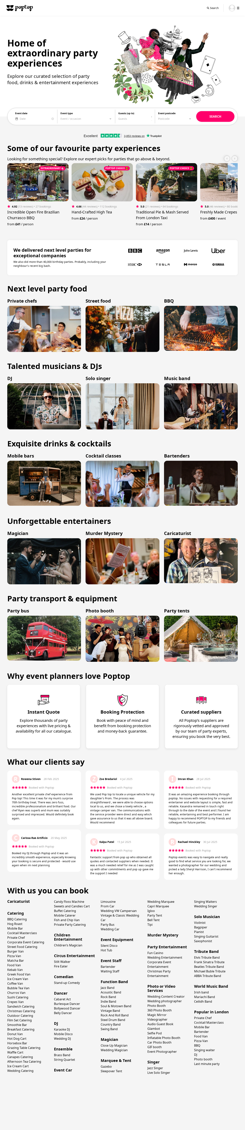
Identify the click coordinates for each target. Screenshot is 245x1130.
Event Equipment (117, 939)
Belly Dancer (63, 1013)
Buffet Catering (65, 911)
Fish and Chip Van (67, 920)
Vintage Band (110, 1011)
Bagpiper (200, 927)
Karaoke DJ (62, 1029)
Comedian (63, 976)
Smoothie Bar (17, 1025)
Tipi (150, 924)
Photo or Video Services (161, 988)
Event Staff (111, 960)
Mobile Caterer (65, 915)
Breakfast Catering (20, 1029)
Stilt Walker (62, 962)
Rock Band (108, 997)
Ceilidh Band (203, 1001)
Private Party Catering (70, 924)
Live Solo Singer (158, 1073)
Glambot (153, 1029)
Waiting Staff (110, 971)
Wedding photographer (164, 1001)
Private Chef (16, 937)
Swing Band (109, 1029)
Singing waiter (204, 1050)
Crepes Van (15, 1002)
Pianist (199, 932)
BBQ (197, 1045)
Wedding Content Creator (166, 996)
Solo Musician (207, 916)
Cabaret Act (62, 999)
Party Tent (154, 915)
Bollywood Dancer (67, 1008)
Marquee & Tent (116, 1060)
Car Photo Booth (159, 1042)
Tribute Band (206, 951)
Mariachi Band (204, 997)
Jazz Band (107, 988)
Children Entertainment (68, 937)
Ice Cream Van (17, 979)
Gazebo (106, 1066)
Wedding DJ (62, 1038)
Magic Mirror (157, 1015)
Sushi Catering (17, 997)
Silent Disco (109, 946)
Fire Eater (61, 966)
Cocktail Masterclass (22, 933)
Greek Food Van (18, 974)
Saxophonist (203, 941)
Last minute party (207, 1064)
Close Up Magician (114, 1045)
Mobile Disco (63, 1034)
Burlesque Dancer (67, 1004)
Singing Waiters (205, 902)
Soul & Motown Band (116, 1006)
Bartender (108, 967)
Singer (153, 1062)
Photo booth (203, 1059)
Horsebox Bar (17, 1043)
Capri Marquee (158, 906)
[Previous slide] (227, 158)
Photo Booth (156, 1006)
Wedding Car (110, 929)
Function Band (114, 981)
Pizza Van (14, 956)
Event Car (63, 1070)
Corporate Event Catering (25, 942)
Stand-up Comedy (67, 983)
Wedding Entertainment (164, 957)
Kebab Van (15, 970)
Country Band (111, 1024)
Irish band (201, 992)
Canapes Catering (20, 1057)
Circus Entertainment (74, 955)
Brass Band (62, 1055)
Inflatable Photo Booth (163, 1038)
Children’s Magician (68, 945)
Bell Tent (153, 920)
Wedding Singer (205, 906)
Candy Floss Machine (69, 902)
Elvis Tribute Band (207, 957)
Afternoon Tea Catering (24, 1061)
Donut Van (15, 1034)
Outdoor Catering (20, 1016)
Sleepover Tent (111, 1071)
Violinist (200, 923)
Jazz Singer (155, 1068)
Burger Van (15, 951)
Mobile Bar (15, 928)
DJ (56, 1023)
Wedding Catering (20, 1071)
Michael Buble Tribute (209, 971)
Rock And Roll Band (115, 1015)
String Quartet (64, 1060)
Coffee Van (15, 983)
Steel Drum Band (113, 1020)
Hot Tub (106, 950)
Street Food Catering (22, 947)
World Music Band (211, 986)
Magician (109, 1039)
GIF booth (154, 1047)
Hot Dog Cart (16, 1038)
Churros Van (16, 993)
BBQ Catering (17, 919)
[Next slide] (235, 158)
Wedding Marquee (160, 902)
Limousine (108, 902)
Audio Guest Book (160, 1024)
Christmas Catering (21, 1011)
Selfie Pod (154, 1033)
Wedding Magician (114, 1050)
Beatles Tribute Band (209, 967)
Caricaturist (18, 901)
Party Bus (107, 924)
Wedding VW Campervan (119, 911)
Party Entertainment (167, 946)
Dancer (61, 993)
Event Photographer (162, 1051)
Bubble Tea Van (18, 988)
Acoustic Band (111, 992)
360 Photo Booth (159, 1010)
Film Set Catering (19, 1020)
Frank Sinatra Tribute (209, 962)
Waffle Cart (15, 1052)
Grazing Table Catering (23, 1048)
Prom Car (107, 906)
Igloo (151, 911)
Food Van (14, 965)
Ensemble (63, 1049)
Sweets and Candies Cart (72, 906)
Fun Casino (155, 953)
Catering (15, 913)
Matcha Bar (15, 960)
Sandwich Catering (20, 1006)
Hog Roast (14, 924)
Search (214, 8)
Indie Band (108, 1001)
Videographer (157, 1019)
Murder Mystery (162, 935)
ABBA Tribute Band (207, 976)
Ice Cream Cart (18, 1066)
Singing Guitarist (206, 936)
